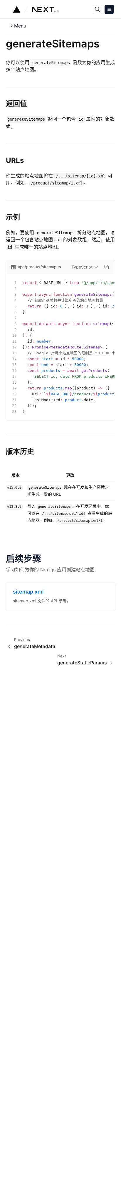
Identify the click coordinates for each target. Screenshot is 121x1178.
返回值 (16, 103)
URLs (15, 160)
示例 (13, 217)
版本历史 (20, 451)
